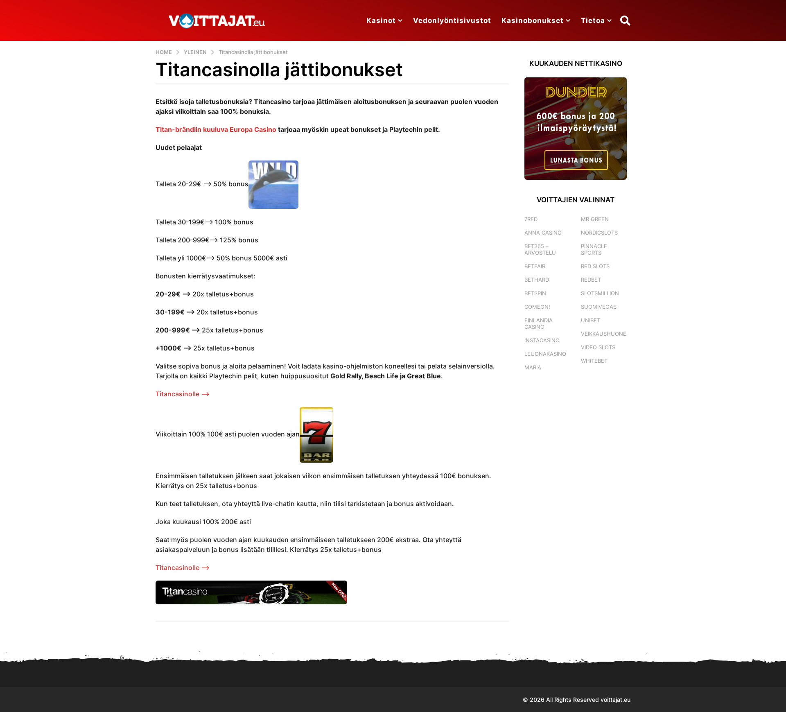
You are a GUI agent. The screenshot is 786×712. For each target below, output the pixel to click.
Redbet (591, 279)
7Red (531, 219)
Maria (532, 367)
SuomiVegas (599, 306)
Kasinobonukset (532, 20)
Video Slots (598, 347)
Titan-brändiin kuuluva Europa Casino (216, 129)
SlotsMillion (600, 293)
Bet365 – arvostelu (540, 249)
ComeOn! (537, 306)
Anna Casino (543, 232)
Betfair (534, 266)
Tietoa (593, 20)
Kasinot (381, 20)
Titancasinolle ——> (183, 394)
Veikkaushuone (603, 333)
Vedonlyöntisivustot (452, 20)
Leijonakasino (545, 353)
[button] (625, 20)
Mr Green (595, 219)
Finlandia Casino (538, 323)
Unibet (590, 320)
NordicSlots (599, 232)
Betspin (535, 293)
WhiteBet (594, 360)
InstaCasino (542, 340)
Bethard (536, 279)
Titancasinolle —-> (183, 567)
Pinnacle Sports (594, 249)
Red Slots (595, 266)
